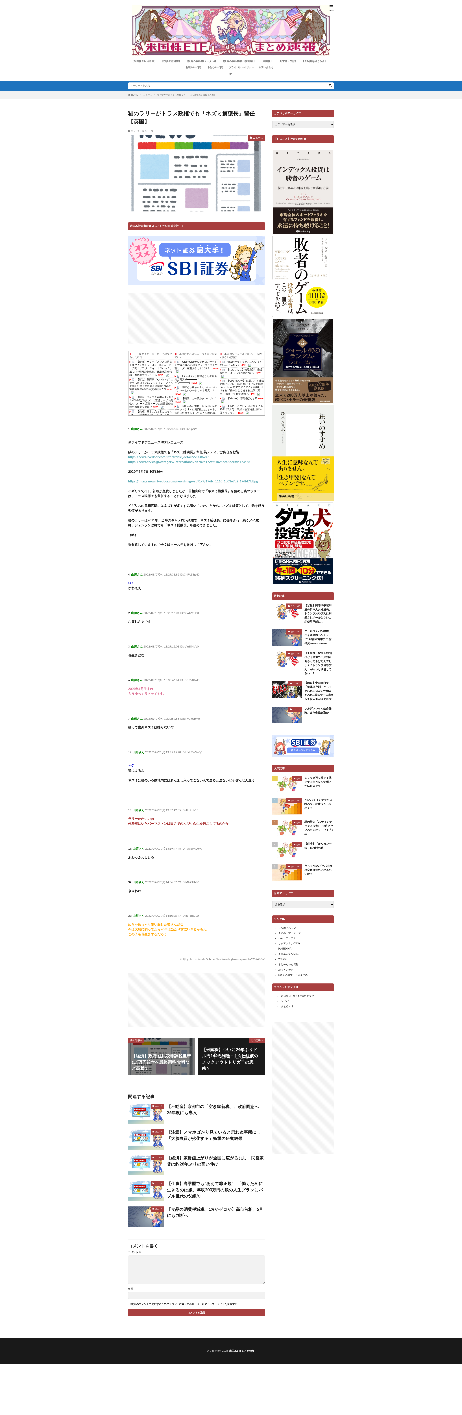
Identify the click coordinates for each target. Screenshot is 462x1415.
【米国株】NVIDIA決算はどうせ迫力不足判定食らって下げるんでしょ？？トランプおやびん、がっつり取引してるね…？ (318, 663)
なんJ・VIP (295, 606)
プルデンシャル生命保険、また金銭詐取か (318, 710)
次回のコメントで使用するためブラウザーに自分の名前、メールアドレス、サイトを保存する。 (185, 1304)
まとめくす (287, 1006)
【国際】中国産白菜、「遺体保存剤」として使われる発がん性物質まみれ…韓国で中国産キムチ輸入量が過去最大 (319, 691)
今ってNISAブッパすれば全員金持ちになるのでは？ (318, 870)
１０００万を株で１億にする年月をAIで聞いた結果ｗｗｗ (318, 782)
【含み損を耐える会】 (314, 61)
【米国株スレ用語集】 (144, 61)
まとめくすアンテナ (289, 933)
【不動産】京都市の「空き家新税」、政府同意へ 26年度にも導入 (215, 1110)
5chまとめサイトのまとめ (293, 975)
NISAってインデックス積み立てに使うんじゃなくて (318, 804)
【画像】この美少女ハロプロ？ (199, 398)
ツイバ (285, 1001)
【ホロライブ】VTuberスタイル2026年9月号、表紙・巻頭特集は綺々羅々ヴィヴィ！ (241, 409)
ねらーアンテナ (287, 938)
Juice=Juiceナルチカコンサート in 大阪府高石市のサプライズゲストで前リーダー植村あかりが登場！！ (196, 365)
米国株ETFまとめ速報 (242, 1351)
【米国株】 (266, 61)
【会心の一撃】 (216, 67)
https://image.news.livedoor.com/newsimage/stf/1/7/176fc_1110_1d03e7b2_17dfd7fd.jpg (193, 481)
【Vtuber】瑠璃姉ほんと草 (242, 398)
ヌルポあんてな (287, 928)
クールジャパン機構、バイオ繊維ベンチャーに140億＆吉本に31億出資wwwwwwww (318, 637)
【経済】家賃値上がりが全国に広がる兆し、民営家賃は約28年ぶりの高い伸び (215, 1161)
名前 (130, 1289)
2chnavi (282, 959)
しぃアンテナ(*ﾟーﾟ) (289, 943)
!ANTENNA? (285, 949)
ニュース (147, 95)
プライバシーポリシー (241, 67)
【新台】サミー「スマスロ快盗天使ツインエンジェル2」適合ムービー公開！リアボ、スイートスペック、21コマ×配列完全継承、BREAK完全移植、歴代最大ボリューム (150, 368)
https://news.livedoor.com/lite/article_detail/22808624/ (168, 457)
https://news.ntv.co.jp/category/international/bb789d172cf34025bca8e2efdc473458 (189, 462)
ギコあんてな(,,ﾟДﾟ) (289, 954)
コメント (134, 1252)
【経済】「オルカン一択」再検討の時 (318, 846)
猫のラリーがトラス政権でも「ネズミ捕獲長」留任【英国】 (186, 95)
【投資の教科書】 (171, 61)
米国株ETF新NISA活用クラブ (297, 996)
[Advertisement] (196, 318)
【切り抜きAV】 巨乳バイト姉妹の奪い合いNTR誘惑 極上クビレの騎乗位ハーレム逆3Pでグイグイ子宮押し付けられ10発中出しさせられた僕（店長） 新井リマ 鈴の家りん (242, 387)
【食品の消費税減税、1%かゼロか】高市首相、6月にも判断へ (215, 1212)
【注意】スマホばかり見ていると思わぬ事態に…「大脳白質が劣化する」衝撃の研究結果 (213, 1135)
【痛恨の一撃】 (193, 67)
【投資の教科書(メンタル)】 (201, 61)
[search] (330, 85)
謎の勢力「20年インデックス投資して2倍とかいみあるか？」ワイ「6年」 (318, 828)
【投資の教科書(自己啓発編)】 (239, 61)
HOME (134, 95)
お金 (298, 779)
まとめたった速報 (288, 964)
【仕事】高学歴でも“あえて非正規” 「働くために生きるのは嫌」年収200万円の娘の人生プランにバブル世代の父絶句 (215, 1190)
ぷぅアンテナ (285, 969)
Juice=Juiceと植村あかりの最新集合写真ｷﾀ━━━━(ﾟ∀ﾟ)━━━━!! (196, 379)
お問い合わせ (266, 67)
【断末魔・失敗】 (287, 61)
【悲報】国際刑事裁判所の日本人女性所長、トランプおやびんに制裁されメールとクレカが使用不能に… (318, 613)
